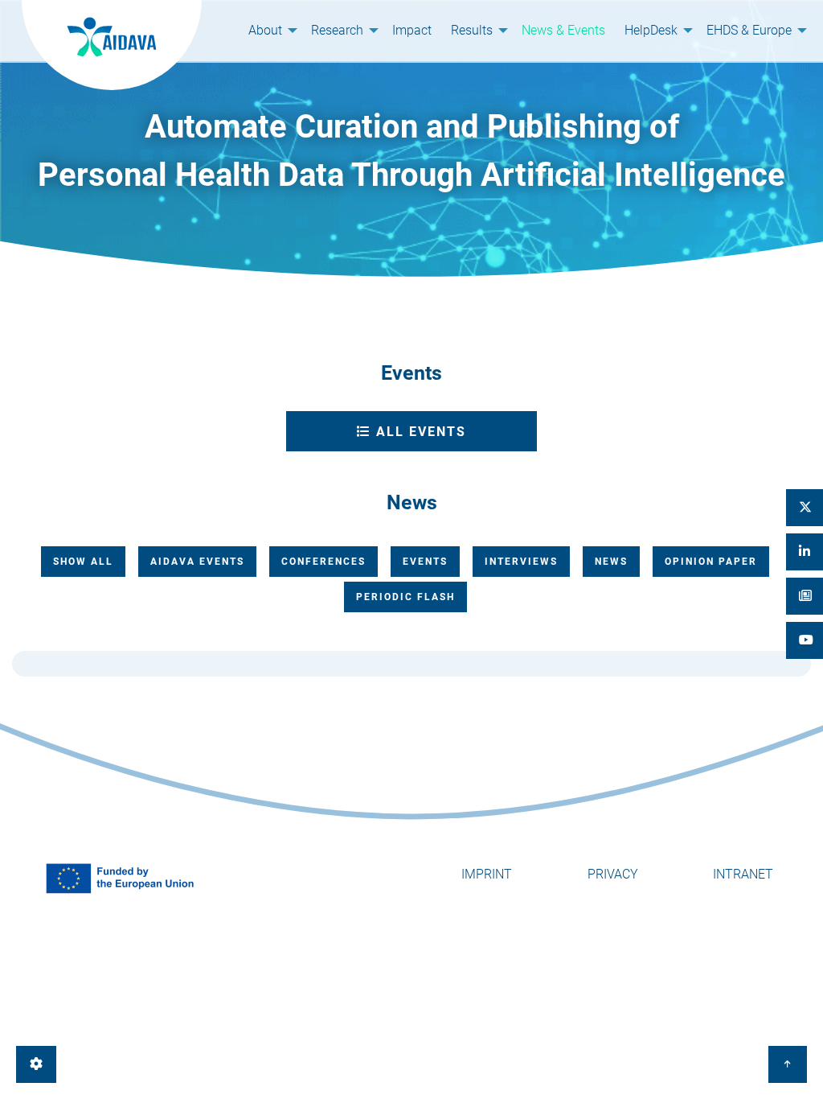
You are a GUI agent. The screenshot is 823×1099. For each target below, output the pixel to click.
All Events (418, 431)
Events (425, 561)
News (611, 561)
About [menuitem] (265, 30)
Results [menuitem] (472, 30)
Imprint (486, 874)
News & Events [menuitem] (563, 30)
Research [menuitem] (337, 30)
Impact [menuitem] (412, 30)
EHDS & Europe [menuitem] (749, 30)
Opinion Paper (711, 561)
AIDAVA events (197, 561)
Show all (83, 561)
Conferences (323, 561)
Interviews (521, 561)
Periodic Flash (405, 597)
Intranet (743, 874)
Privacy (613, 874)
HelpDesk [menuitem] (651, 30)
